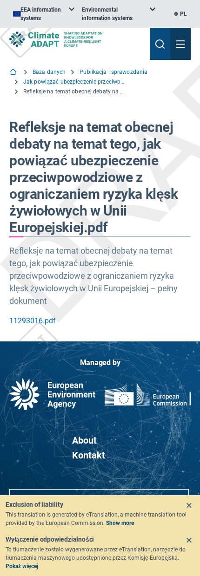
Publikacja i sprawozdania (113, 72)
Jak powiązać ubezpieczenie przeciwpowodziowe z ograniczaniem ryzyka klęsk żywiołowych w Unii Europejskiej (74, 82)
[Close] (188, 505)
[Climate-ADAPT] (75, 39)
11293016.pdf (32, 320)
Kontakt (88, 455)
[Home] (14, 73)
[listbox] (43, 14)
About (84, 440)
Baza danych (49, 72)
